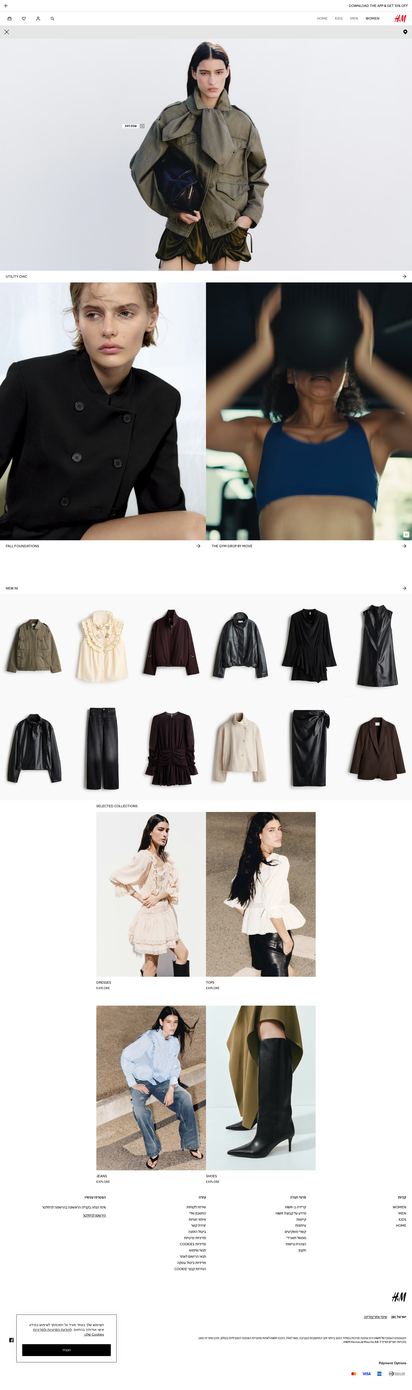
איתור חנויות (197, 1219)
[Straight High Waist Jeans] (103, 748)
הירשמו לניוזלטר (94, 1215)
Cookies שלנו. (94, 1334)
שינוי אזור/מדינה (375, 1317)
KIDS (339, 18)
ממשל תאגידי (296, 1238)
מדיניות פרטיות (195, 1238)
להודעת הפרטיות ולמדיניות (52, 1330)
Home (322, 18)
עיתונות (300, 1225)
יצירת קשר (198, 1225)
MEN (354, 18)
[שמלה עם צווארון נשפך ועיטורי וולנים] (309, 645)
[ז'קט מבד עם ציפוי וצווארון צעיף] (34, 748)
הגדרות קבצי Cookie (190, 1269)
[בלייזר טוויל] (377, 748)
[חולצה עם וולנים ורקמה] (103, 645)
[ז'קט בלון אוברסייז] (171, 645)
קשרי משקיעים (295, 1231)
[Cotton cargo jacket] (34, 645)
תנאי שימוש (197, 1250)
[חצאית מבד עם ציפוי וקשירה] (309, 748)
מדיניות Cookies (193, 1244)
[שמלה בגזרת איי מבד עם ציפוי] (377, 645)
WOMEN (372, 18)
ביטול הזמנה (197, 1231)
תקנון (302, 1250)
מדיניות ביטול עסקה (191, 1262)
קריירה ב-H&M (295, 1207)
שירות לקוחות (196, 1207)
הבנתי (66, 1350)
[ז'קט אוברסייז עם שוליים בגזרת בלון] (240, 645)
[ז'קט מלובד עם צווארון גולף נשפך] (240, 748)
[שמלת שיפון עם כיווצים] (171, 748)
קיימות (301, 1219)
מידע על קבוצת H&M (291, 1213)
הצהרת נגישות (296, 1244)
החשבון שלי (197, 1213)
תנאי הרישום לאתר (193, 1256)
